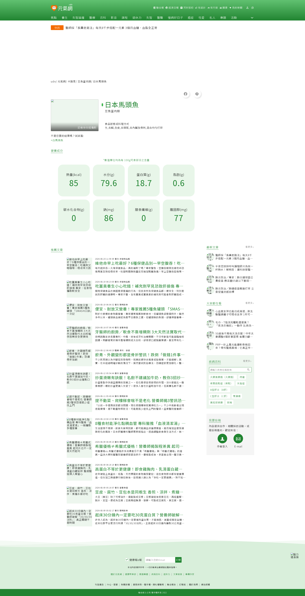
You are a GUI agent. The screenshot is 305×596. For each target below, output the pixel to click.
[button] (252, 17)
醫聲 (160, 17)
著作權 (147, 584)
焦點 (54, 17)
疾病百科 (155, 574)
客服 (115, 584)
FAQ (109, 584)
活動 (234, 17)
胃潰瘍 (237, 396)
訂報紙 (182, 584)
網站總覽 (205, 584)
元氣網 (62, 81)
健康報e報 (135, 559)
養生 (65, 17)
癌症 (191, 17)
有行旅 (214, 7)
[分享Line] (197, 94)
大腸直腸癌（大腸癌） (223, 377)
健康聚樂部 (130, 574)
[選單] (252, 7)
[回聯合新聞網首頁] (54, 8)
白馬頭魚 (57, 140)
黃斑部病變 (216, 402)
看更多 (249, 246)
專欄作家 (189, 574)
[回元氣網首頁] (65, 7)
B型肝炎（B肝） (219, 389)
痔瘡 (242, 377)
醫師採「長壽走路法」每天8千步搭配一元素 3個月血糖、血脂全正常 (111, 28)
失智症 (241, 383)
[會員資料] (247, 7)
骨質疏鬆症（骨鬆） (221, 383)
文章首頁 (177, 574)
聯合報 (160, 7)
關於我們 (193, 584)
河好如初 (188, 7)
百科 (103, 17)
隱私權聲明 (158, 584)
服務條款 (137, 584)
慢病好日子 (175, 17)
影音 (114, 17)
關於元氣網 (116, 574)
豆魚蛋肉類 (84, 81)
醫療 (92, 17)
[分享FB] (186, 94)
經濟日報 (173, 7)
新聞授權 (125, 584)
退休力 (137, 17)
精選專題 (143, 574)
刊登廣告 (99, 584)
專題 (223, 17)
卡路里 (72, 81)
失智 (149, 17)
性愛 (202, 17)
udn (53, 81)
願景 (225, 7)
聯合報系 (171, 584)
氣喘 (229, 402)
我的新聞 (237, 7)
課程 (125, 17)
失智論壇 (78, 17)
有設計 (201, 7)
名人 (212, 17)
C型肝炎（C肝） (219, 396)
